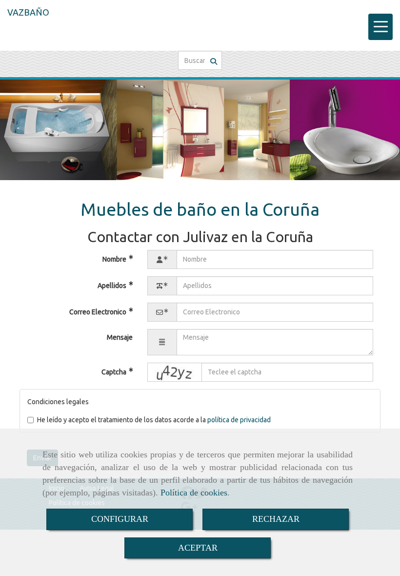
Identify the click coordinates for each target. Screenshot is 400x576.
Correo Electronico (98, 311)
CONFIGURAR (119, 519)
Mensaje (120, 337)
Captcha (114, 371)
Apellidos (113, 285)
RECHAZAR (276, 519)
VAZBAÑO (28, 12)
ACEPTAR (198, 548)
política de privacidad (239, 420)
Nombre (115, 259)
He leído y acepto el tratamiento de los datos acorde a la (154, 420)
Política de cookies (193, 492)
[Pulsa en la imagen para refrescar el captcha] (174, 372)
